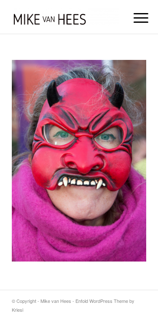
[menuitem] (134, 18)
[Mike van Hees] (65, 17)
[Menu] (134, 18)
